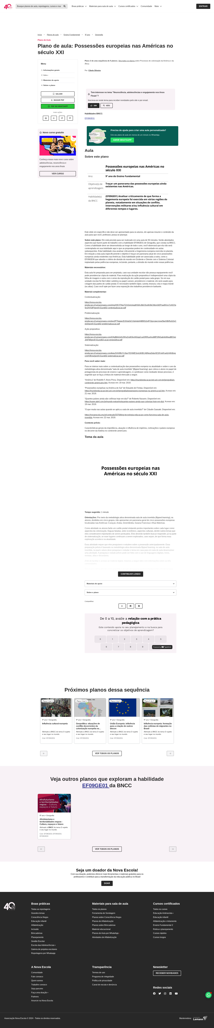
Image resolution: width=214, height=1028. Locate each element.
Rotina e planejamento (163, 929)
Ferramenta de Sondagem (103, 913)
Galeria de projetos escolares (44, 949)
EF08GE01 (48, 834)
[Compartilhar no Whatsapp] (54, 118)
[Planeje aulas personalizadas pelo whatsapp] (208, 995)
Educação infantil (38, 921)
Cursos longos (159, 937)
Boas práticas (78, 6)
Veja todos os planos (126, 61)
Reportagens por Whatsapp (43, 953)
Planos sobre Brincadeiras (103, 925)
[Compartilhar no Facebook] (62, 118)
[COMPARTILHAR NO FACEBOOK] (130, 606)
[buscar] (64, 6)
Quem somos (37, 981)
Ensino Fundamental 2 (163, 925)
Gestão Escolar (38, 941)
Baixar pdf (59, 100)
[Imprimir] (46, 118)
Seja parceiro (37, 989)
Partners (35, 997)
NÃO (108, 106)
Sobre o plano (49, 85)
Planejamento (37, 937)
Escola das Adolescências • (43, 945)
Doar (107, 883)
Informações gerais (51, 70)
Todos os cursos (160, 909)
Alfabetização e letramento (164, 921)
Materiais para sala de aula (101, 6)
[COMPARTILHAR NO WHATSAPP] (122, 606)
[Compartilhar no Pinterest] (70, 118)
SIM (95, 106)
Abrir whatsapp (122, 140)
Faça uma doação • (39, 993)
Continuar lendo (130, 574)
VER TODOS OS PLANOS (107, 849)
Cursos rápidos (159, 933)
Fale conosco (37, 977)
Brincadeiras (36, 933)
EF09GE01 (90, 118)
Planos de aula (53, 35)
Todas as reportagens (40, 909)
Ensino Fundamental (72, 35)
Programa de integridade (103, 977)
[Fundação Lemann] (200, 1018)
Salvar (59, 94)
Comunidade (146, 6)
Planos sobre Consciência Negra (106, 917)
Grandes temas (38, 913)
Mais (157, 6)
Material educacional (101, 929)
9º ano (87, 35)
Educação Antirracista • (163, 913)
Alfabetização (37, 925)
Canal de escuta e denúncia (104, 985)
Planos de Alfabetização (102, 921)
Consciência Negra (39, 917)
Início (40, 35)
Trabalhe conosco (39, 985)
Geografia (99, 35)
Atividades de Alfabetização (104, 937)
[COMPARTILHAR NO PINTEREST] (139, 606)
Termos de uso (98, 972)
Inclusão (35, 929)
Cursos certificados (127, 6)
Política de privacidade (102, 981)
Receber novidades (167, 973)
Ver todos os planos (107, 753)
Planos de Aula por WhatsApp (106, 933)
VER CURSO (58, 174)
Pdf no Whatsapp (59, 106)
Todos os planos (99, 909)
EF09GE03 (44, 836)
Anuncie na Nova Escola (42, 1001)
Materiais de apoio (51, 80)
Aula (45, 75)
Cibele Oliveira (94, 70)
